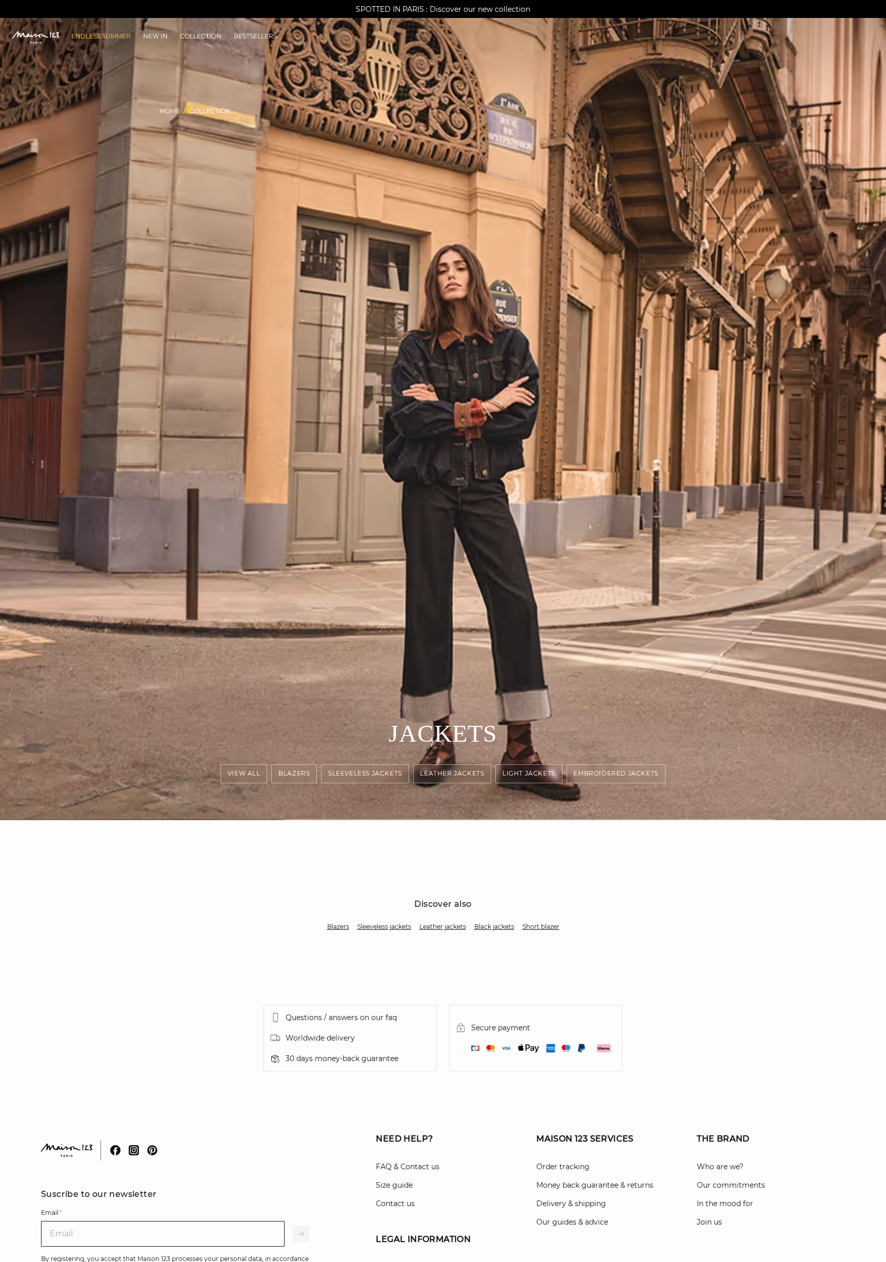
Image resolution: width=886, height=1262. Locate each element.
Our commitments (731, 1185)
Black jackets (494, 926)
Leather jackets (442, 926)
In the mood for (725, 1203)
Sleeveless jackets (384, 926)
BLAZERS (294, 774)
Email (51, 1212)
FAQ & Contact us (407, 1166)
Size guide (394, 1185)
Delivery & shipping (571, 1203)
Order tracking (563, 1166)
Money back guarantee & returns (594, 1185)
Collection (210, 111)
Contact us (395, 1203)
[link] (101, 36)
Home (170, 111)
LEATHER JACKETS (452, 774)
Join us (709, 1222)
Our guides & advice (572, 1222)
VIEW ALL (244, 774)
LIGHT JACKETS (528, 774)
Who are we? (720, 1166)
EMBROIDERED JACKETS (616, 774)
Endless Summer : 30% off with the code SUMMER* (443, 9)
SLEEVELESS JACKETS (365, 774)
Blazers (338, 926)
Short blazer (540, 926)
